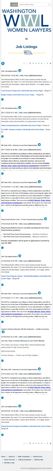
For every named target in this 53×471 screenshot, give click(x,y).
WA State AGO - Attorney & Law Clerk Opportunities (19, 145)
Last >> (50, 63)
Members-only (9, 463)
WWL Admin (24, 75)
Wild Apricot (33, 468)
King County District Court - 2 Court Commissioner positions (22, 219)
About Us (12, 456)
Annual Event (37, 456)
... (44, 63)
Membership (38, 460)
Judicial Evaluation (24, 460)
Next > (47, 63)
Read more (2, 99)
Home (3, 456)
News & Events (9, 460)
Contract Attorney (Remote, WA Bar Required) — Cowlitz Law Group (25, 329)
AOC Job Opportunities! (9, 71)
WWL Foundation (24, 456)
